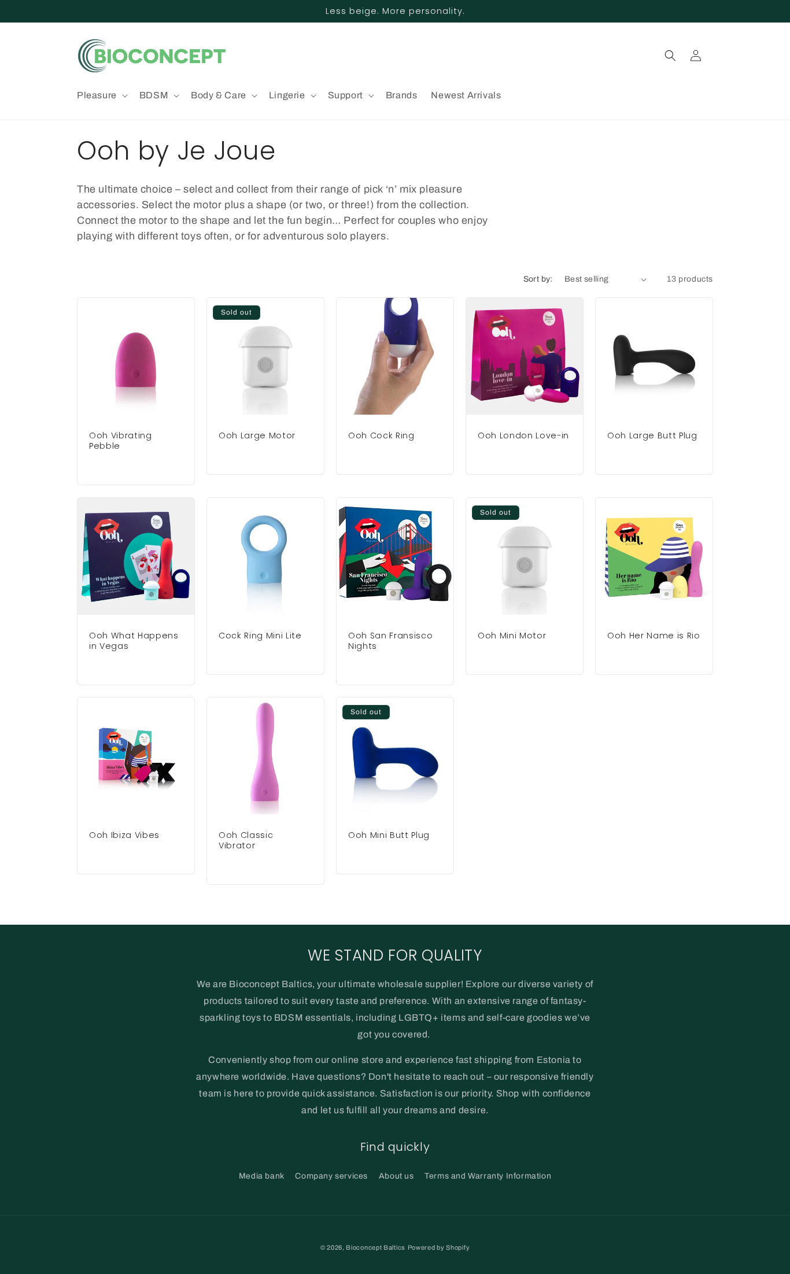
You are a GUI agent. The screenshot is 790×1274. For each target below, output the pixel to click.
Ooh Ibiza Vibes (124, 835)
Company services (331, 1176)
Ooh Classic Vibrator (246, 840)
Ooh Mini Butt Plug (389, 835)
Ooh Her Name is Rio (653, 635)
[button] (101, 96)
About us (396, 1176)
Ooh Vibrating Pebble (120, 440)
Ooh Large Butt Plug (652, 435)
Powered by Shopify (439, 1247)
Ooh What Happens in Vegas (134, 640)
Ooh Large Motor (257, 435)
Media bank (262, 1176)
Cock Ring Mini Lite (260, 635)
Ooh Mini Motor (512, 635)
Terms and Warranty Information (487, 1176)
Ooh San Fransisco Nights (390, 640)
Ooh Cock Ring (381, 435)
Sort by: (538, 279)
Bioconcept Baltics (375, 1247)
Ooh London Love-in (523, 435)
